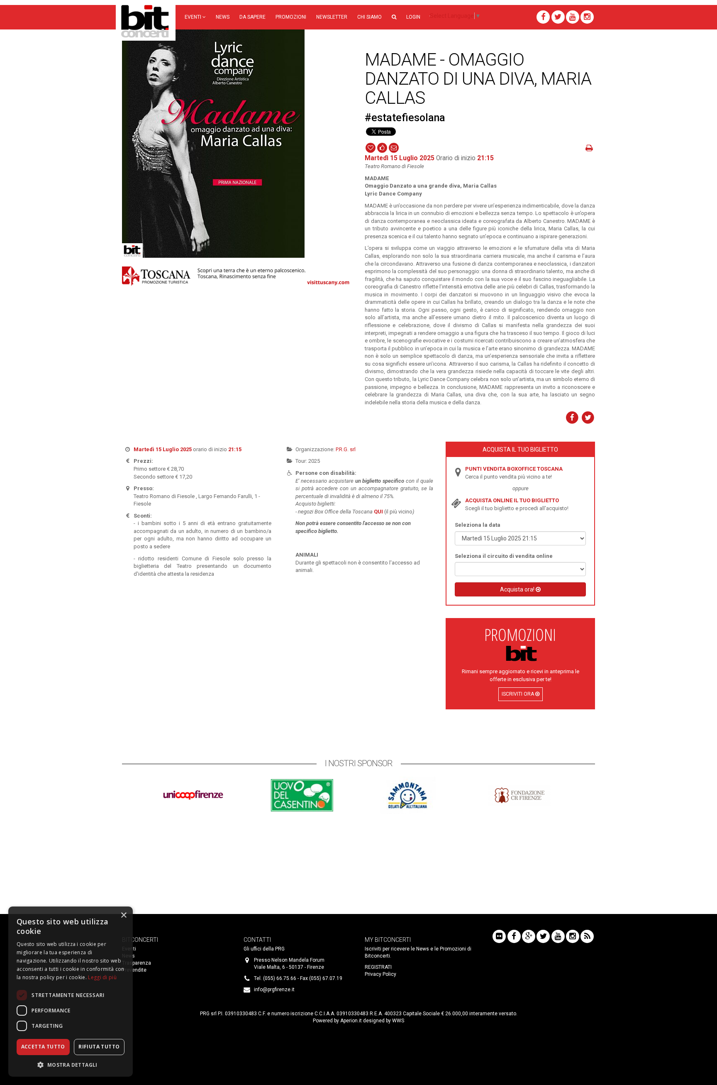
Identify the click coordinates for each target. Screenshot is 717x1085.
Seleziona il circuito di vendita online (504, 556)
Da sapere (252, 17)
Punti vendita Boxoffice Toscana (514, 469)
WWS (398, 1021)
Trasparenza (136, 963)
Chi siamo (369, 17)
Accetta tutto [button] (43, 1046)
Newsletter (331, 17)
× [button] (123, 915)
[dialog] (70, 992)
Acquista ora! (518, 589)
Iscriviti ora (518, 694)
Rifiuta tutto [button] (99, 1046)
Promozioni (291, 17)
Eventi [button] (193, 17)
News (222, 17)
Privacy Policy (380, 974)
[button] (394, 17)
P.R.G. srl (346, 449)
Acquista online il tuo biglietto (512, 500)
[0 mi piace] (382, 147)
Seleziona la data (477, 525)
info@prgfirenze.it (274, 989)
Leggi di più (102, 977)
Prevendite (134, 970)
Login (413, 17)
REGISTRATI (378, 967)
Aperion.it (351, 1021)
